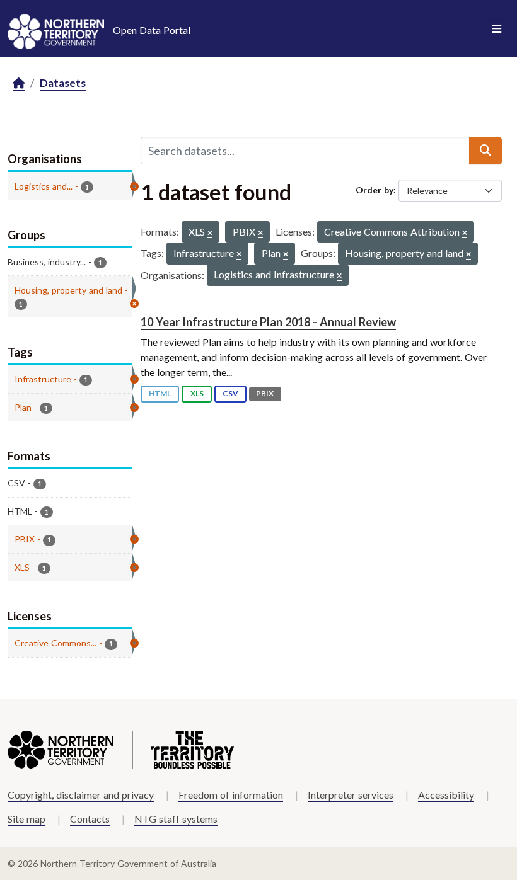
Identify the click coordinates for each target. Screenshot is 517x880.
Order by (374, 190)
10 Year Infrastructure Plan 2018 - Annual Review (268, 322)
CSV (230, 393)
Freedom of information (230, 795)
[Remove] (209, 233)
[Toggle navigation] (496, 29)
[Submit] (485, 150)
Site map (26, 819)
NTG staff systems (176, 819)
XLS (197, 393)
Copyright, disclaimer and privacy (81, 795)
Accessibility (446, 795)
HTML (160, 393)
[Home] (19, 83)
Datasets (63, 82)
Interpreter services (350, 795)
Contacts (90, 819)
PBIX (265, 393)
